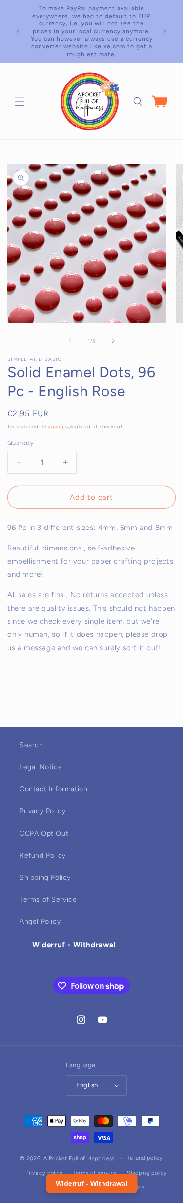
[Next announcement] (165, 31)
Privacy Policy (42, 811)
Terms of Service (48, 899)
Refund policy (144, 1158)
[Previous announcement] (18, 31)
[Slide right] (113, 341)
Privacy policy (44, 1173)
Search (31, 745)
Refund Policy (43, 855)
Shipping (52, 426)
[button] (19, 101)
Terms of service (95, 1173)
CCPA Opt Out (44, 833)
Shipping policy (147, 1173)
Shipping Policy (45, 877)
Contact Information (53, 789)
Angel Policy (40, 921)
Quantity (20, 442)
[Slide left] (70, 341)
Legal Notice (41, 767)
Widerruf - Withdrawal (74, 944)
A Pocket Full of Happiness (79, 1158)
